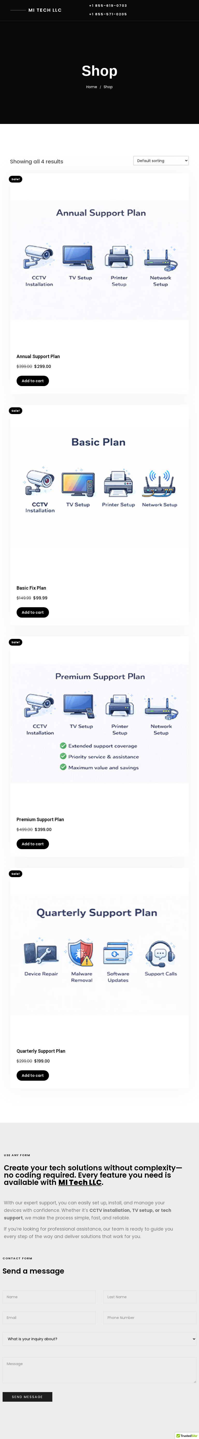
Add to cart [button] (33, 380)
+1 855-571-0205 (108, 14)
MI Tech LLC (45, 10)
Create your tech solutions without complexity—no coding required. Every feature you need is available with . (93, 1175)
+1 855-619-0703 (108, 6)
